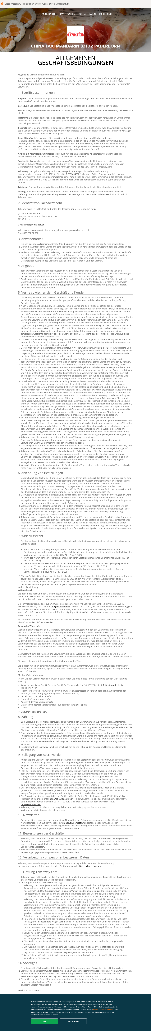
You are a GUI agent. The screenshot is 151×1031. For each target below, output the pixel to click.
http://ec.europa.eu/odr (61, 798)
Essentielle (73, 1021)
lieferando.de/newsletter (71, 822)
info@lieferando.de (34, 224)
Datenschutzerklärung (90, 866)
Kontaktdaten (87, 13)
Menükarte (48, 13)
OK (44, 1021)
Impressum (105, 13)
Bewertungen (67, 13)
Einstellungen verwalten (103, 1009)
